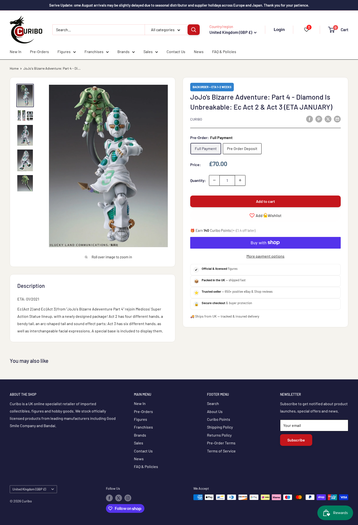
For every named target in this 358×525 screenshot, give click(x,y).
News (199, 51)
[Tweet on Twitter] (328, 118)
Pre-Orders (39, 51)
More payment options (265, 255)
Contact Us (176, 51)
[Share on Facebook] (309, 118)
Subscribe (296, 440)
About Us (215, 411)
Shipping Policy (220, 427)
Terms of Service (221, 451)
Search (213, 403)
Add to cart (265, 201)
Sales (148, 51)
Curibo (196, 119)
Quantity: (198, 180)
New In (15, 51)
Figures (64, 51)
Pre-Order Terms (221, 443)
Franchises (94, 51)
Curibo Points (218, 419)
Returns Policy (219, 435)
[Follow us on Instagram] (127, 497)
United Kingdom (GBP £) (29, 489)
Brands (123, 51)
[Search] (194, 29)
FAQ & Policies (224, 51)
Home (14, 68)
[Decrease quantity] (214, 180)
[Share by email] (337, 118)
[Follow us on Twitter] (118, 497)
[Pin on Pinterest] (318, 118)
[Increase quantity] (240, 180)
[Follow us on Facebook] (109, 497)
